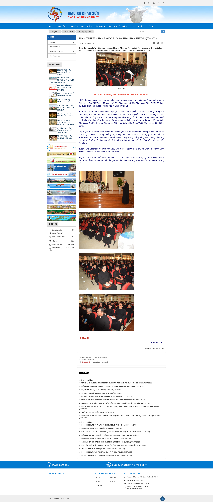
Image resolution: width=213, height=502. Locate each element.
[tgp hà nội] (61, 147)
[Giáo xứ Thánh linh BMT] (61, 200)
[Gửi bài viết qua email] (154, 43)
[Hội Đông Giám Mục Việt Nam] (61, 160)
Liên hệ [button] (151, 26)
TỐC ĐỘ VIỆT (65, 499)
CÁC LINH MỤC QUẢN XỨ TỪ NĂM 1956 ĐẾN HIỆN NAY (65, 107)
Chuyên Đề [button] (86, 26)
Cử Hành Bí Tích (55, 47)
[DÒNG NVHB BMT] (61, 218)
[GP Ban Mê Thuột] (61, 154)
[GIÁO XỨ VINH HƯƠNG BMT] (61, 180)
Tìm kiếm (112, 482)
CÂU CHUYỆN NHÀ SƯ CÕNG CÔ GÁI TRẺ (65, 94)
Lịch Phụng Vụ (55, 56)
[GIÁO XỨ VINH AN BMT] (61, 186)
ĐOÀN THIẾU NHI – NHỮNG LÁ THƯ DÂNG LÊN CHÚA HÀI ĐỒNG (61, 80)
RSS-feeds (98, 486)
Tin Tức (97, 478)
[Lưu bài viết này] (162, 43)
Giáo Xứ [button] (73, 26)
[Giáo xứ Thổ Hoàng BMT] (61, 192)
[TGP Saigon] (61, 174)
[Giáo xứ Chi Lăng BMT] (61, 207)
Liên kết (97, 482)
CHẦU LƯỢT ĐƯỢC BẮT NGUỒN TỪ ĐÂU (65, 114)
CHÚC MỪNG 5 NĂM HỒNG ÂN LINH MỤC (64, 137)
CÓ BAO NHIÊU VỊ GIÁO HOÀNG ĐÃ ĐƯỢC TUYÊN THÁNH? (65, 122)
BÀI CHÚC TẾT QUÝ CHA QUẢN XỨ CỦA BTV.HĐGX (64, 87)
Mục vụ (52, 42)
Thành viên (112, 478)
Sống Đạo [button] (99, 26)
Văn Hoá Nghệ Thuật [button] (117, 26)
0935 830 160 (60, 464)
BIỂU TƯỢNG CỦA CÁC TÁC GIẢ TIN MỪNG (64, 72)
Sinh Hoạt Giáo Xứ (56, 51)
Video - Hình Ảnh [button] (137, 26)
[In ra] (158, 43)
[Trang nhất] (50, 26)
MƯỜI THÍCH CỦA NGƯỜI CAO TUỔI (63, 100)
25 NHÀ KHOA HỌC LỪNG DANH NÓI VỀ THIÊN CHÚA (64, 130)
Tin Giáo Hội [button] (60, 26)
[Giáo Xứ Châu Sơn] (56, 14)
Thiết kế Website (53, 499)
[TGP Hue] (61, 167)
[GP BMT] (61, 212)
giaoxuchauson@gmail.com (129, 464)
